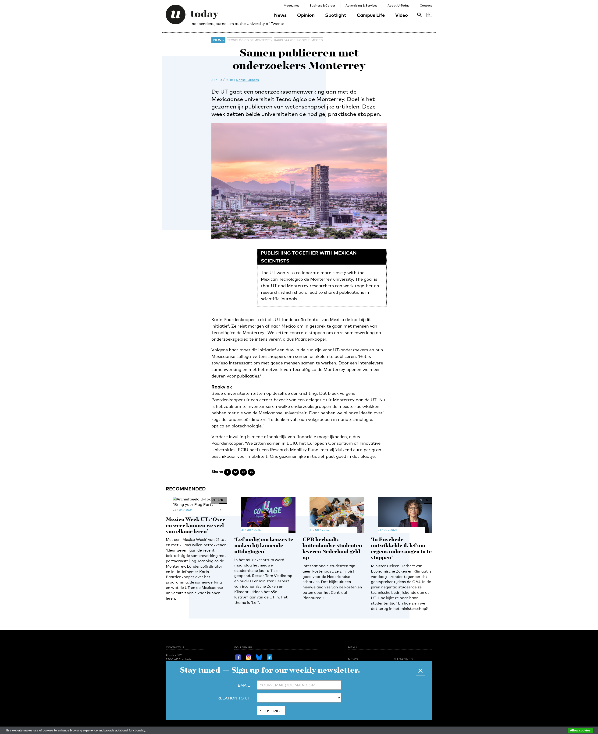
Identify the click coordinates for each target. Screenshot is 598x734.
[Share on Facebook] (227, 472)
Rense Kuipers (247, 80)
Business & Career (322, 5)
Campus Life (371, 15)
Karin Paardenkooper (292, 40)
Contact (426, 5)
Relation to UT (233, 698)
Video (401, 15)
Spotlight (335, 15)
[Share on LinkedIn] (251, 472)
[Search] (429, 15)
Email (244, 685)
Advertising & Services (361, 5)
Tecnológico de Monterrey (249, 40)
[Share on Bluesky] (235, 472)
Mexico (317, 40)
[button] (420, 670)
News (280, 15)
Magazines (291, 5)
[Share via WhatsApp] (243, 472)
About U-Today (398, 5)
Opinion (306, 15)
